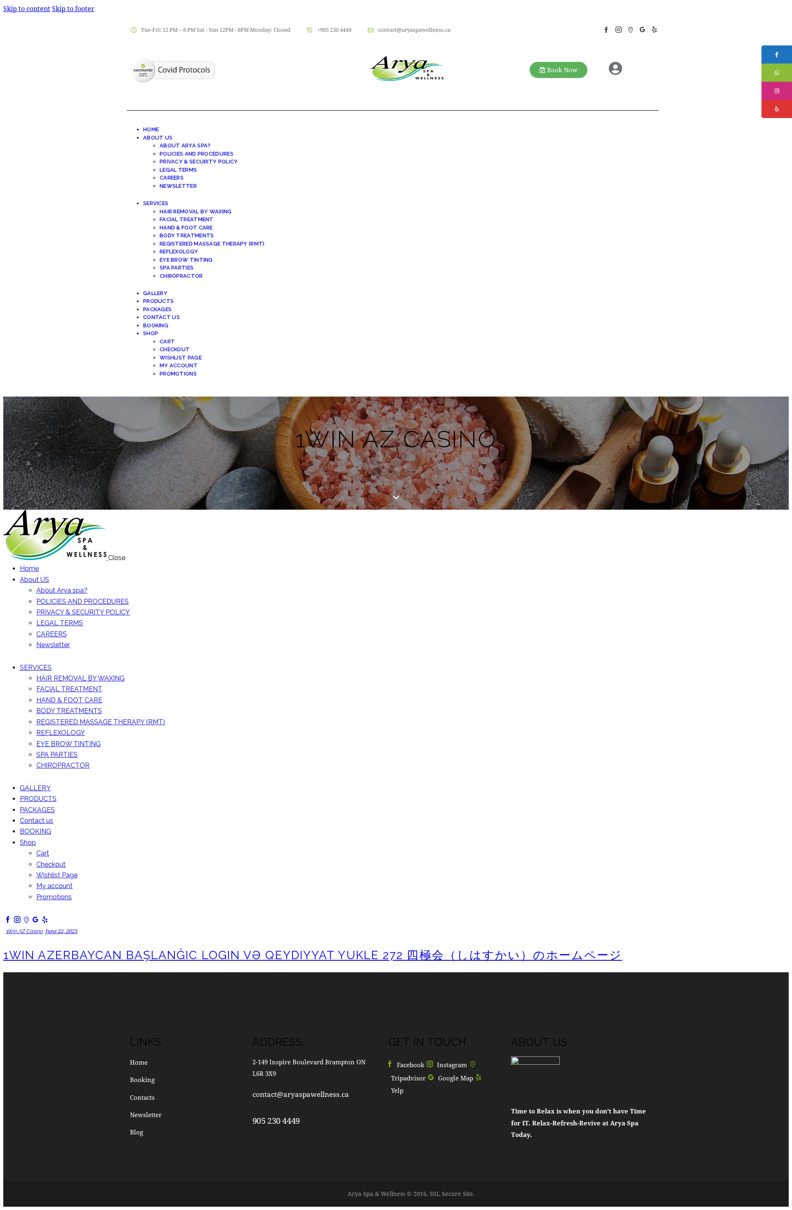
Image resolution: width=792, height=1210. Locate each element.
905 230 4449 (276, 1120)
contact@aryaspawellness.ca (300, 1094)
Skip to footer (73, 8)
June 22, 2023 (61, 931)
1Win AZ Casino (24, 931)
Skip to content (26, 8)
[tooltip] (776, 54)
